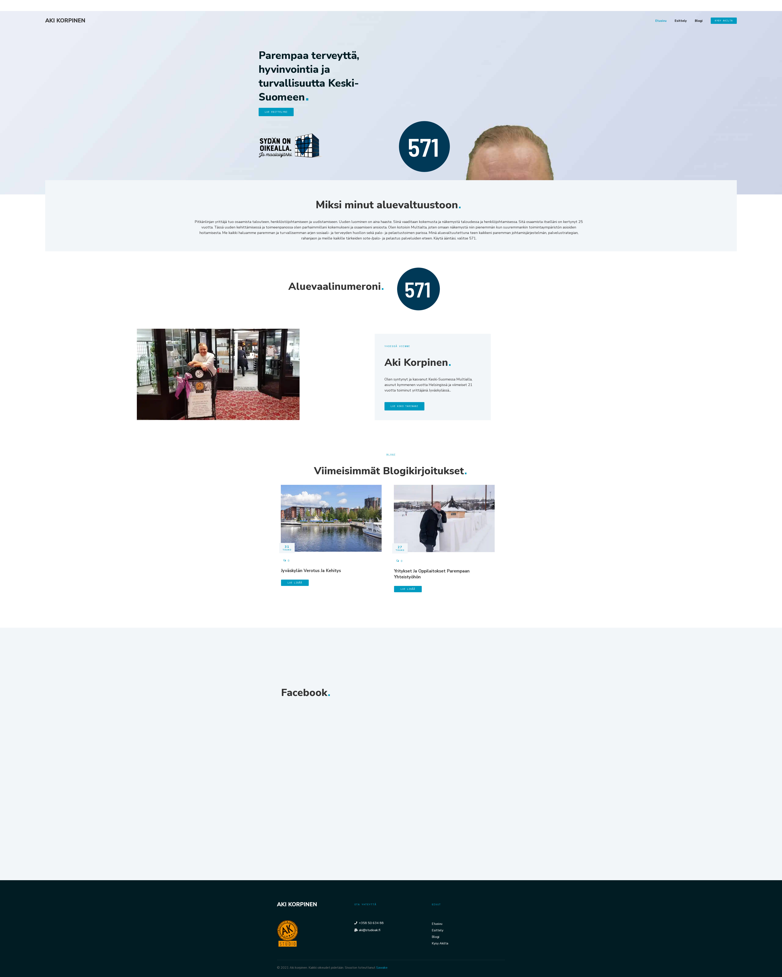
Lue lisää (295, 582)
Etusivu (661, 21)
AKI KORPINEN (65, 20)
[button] (724, 21)
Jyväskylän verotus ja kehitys (311, 570)
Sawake (382, 967)
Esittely (681, 21)
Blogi (699, 21)
